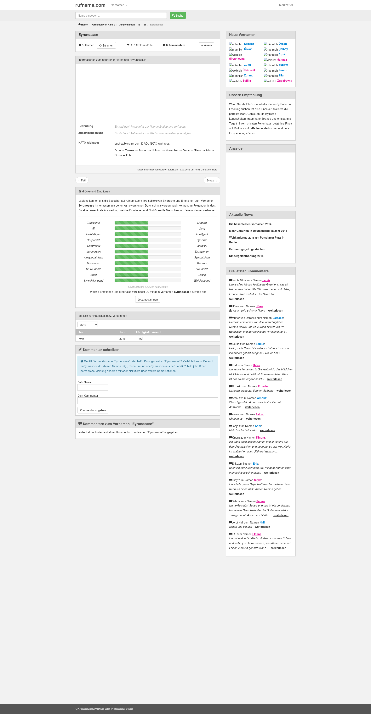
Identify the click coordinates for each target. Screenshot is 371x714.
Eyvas (212, 180)
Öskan (248, 49)
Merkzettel (286, 5)
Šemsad (249, 44)
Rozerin (263, 386)
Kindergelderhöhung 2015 (246, 256)
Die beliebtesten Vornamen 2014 (250, 224)
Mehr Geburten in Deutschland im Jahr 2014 (258, 231)
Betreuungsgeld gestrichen (247, 249)
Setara (260, 501)
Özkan (283, 44)
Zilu (281, 75)
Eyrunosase (88, 34)
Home (84, 24)
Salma (260, 414)
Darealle (277, 318)
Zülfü (247, 65)
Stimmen (107, 45)
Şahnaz (282, 59)
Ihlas (256, 365)
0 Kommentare (175, 45)
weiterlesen (236, 299)
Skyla (257, 480)
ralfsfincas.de (259, 128)
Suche (179, 15)
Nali (262, 522)
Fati (82, 180)
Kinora (260, 437)
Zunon (283, 70)
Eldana (256, 534)
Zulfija (247, 80)
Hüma (259, 306)
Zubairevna (284, 80)
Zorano (249, 75)
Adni (258, 426)
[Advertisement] (147, 94)
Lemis (266, 280)
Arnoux (262, 398)
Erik (255, 463)
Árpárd (283, 54)
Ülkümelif (249, 70)
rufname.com (90, 4)
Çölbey (283, 49)
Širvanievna (237, 58)
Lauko (260, 344)
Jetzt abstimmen (148, 299)
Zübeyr (283, 65)
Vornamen (118, 5)
